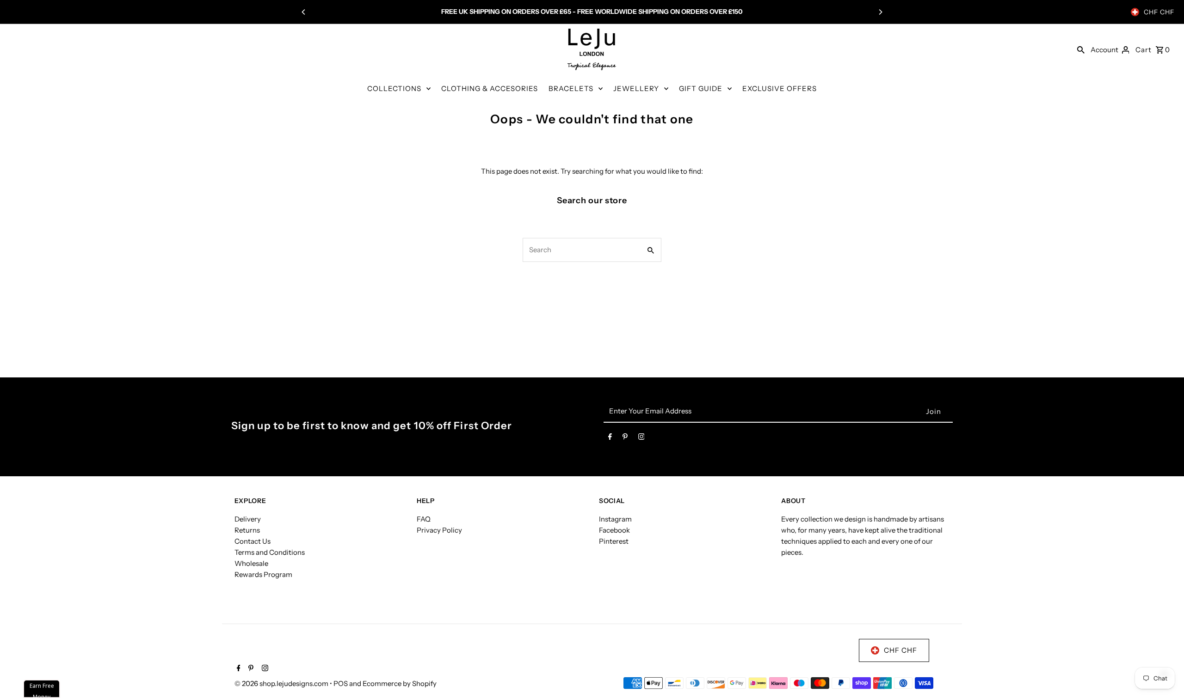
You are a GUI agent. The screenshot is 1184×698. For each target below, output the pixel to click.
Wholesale (251, 563)
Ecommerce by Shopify (400, 683)
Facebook (614, 530)
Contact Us (252, 541)
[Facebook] (610, 438)
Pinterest (614, 541)
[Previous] (304, 12)
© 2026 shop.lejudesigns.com (282, 683)
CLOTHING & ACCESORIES (489, 88)
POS (340, 683)
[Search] (1081, 49)
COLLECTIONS (394, 88)
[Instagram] (641, 438)
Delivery (247, 519)
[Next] (880, 12)
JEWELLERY (636, 88)
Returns (247, 530)
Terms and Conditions (269, 552)
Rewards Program (263, 574)
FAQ (424, 519)
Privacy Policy (439, 530)
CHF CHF (1159, 12)
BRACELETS (571, 88)
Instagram (615, 519)
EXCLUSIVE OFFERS (779, 88)
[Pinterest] (625, 438)
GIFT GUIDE (700, 88)
